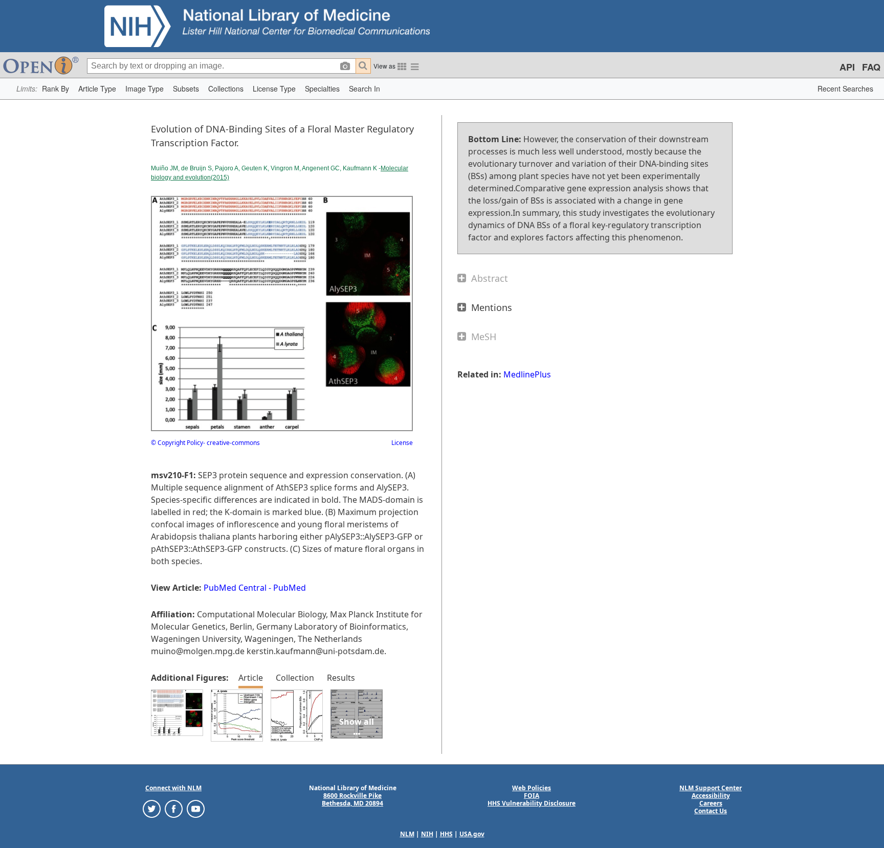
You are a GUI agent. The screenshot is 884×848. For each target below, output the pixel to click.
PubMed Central (235, 587)
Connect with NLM (173, 788)
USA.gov (471, 834)
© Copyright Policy (177, 442)
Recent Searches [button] (845, 88)
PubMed (289, 587)
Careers (710, 803)
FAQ (871, 67)
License (402, 442)
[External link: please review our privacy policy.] (152, 808)
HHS (446, 834)
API (847, 67)
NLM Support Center (710, 788)
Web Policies (531, 788)
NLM (407, 834)
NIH (427, 834)
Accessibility (711, 795)
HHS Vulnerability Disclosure (532, 803)
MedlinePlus (527, 374)
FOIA (531, 795)
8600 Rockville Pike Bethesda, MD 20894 (352, 799)
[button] (55, 88)
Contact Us (710, 811)
